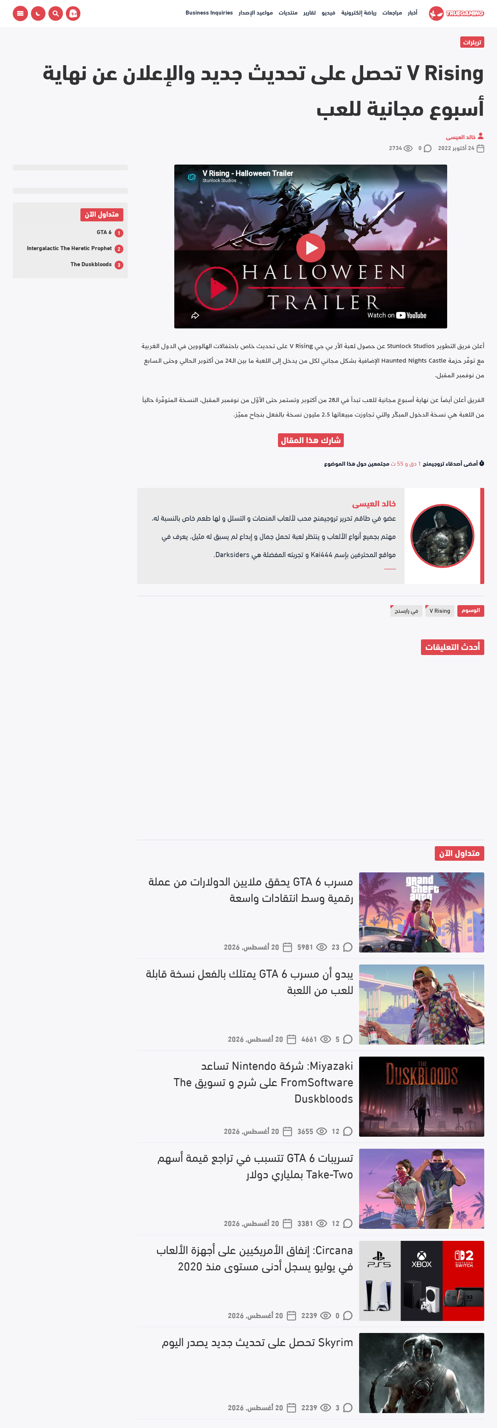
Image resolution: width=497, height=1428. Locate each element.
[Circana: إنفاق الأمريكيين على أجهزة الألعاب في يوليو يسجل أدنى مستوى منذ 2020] (421, 1281)
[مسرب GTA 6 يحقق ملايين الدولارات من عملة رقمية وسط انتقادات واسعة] (421, 912)
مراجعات (392, 12)
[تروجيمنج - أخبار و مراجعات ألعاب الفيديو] (456, 13)
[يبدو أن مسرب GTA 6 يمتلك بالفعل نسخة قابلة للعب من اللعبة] (421, 1005)
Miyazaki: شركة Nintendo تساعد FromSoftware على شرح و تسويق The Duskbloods (263, 1081)
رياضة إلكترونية (359, 12)
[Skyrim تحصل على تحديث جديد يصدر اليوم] (421, 1373)
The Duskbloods (91, 263)
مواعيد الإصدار (256, 12)
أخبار (412, 12)
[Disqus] (310, 749)
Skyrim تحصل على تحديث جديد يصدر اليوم (257, 1341)
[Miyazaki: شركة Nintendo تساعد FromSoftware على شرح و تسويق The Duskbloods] (421, 1097)
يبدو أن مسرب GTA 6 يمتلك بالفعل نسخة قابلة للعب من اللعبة (249, 981)
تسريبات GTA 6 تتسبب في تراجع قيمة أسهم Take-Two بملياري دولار (255, 1165)
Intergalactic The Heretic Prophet (69, 247)
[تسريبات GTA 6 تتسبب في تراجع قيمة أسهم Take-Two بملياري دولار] (421, 1189)
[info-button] (20, 13)
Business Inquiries (209, 12)
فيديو (328, 12)
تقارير (309, 12)
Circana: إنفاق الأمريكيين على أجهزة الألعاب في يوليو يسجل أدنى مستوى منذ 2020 (254, 1257)
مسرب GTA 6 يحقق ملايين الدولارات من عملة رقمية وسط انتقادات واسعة (250, 888)
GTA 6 (104, 231)
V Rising (440, 610)
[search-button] (54, 13)
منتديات (288, 12)
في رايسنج (406, 610)
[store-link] (71, 13)
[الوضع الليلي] (38, 13)
